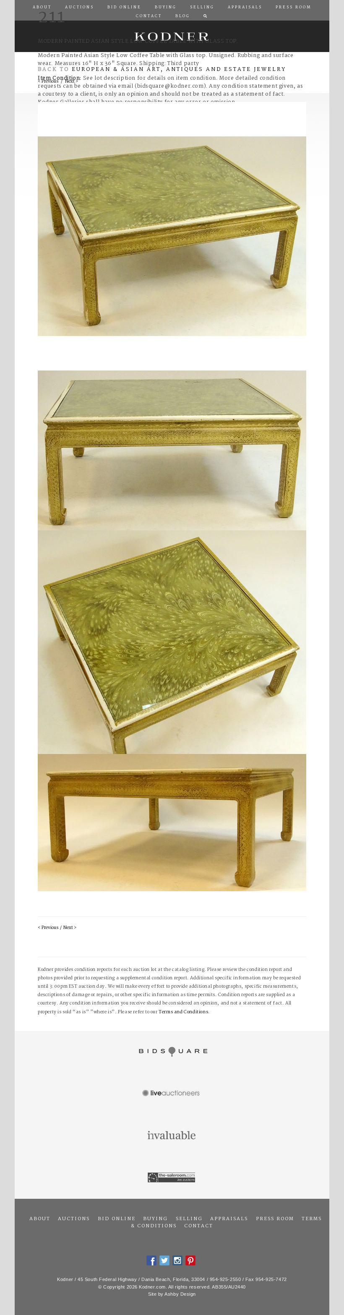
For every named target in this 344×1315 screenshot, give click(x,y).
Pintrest (190, 1260)
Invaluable (172, 1136)
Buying (155, 1219)
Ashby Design (180, 1294)
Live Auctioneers (172, 1094)
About (39, 1219)
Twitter (164, 1260)
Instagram (177, 1260)
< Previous (48, 927)
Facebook (151, 1260)
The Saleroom (172, 1178)
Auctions (74, 1219)
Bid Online (117, 1219)
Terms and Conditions (183, 1012)
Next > (69, 927)
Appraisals (229, 1219)
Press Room (275, 1219)
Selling (189, 1219)
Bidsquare (172, 1052)
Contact (198, 1226)
